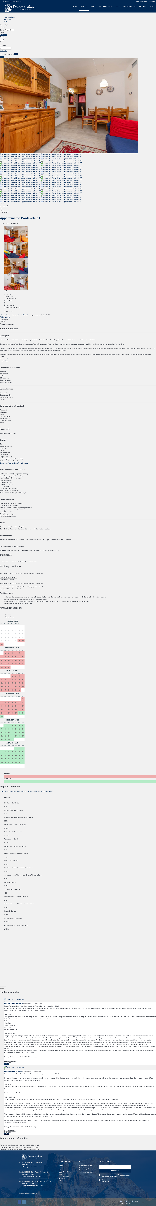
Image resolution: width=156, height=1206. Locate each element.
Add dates (3, 35)
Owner (137, 1)
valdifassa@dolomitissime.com (32, 1186)
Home (75, 6)
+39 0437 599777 (28, 1165)
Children (3, 45)
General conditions (85, 1165)
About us (142, 6)
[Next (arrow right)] (3, 210)
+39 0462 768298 (28, 1183)
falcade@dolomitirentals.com (31, 1167)
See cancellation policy (8, 577)
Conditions (7, 19)
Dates (2, 30)
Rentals (84, 6)
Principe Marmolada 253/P (13, 1003)
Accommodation (9, 17)
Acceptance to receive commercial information (112, 1180)
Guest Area (144, 1)
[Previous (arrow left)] (1, 210)
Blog (152, 6)
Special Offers (129, 6)
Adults (2, 37)
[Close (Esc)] (1, 208)
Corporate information (86, 1172)
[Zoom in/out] (5, 208)
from (1, 25)
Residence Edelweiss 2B (13, 1071)
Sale (117, 6)
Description (4, 212)
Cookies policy (84, 1168)
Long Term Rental (104, 6)
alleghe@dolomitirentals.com (31, 1176)
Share (3, 321)
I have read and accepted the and (115, 1175)
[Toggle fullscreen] (3, 208)
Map (5, 21)
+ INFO (6, 1064)
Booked (7, 773)
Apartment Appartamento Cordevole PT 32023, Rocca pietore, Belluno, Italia (26, 791)
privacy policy (124, 1175)
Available (8, 779)
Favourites (152, 1)
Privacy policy (83, 1170)
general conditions (111, 1176)
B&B (92, 6)
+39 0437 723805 (28, 1174)
